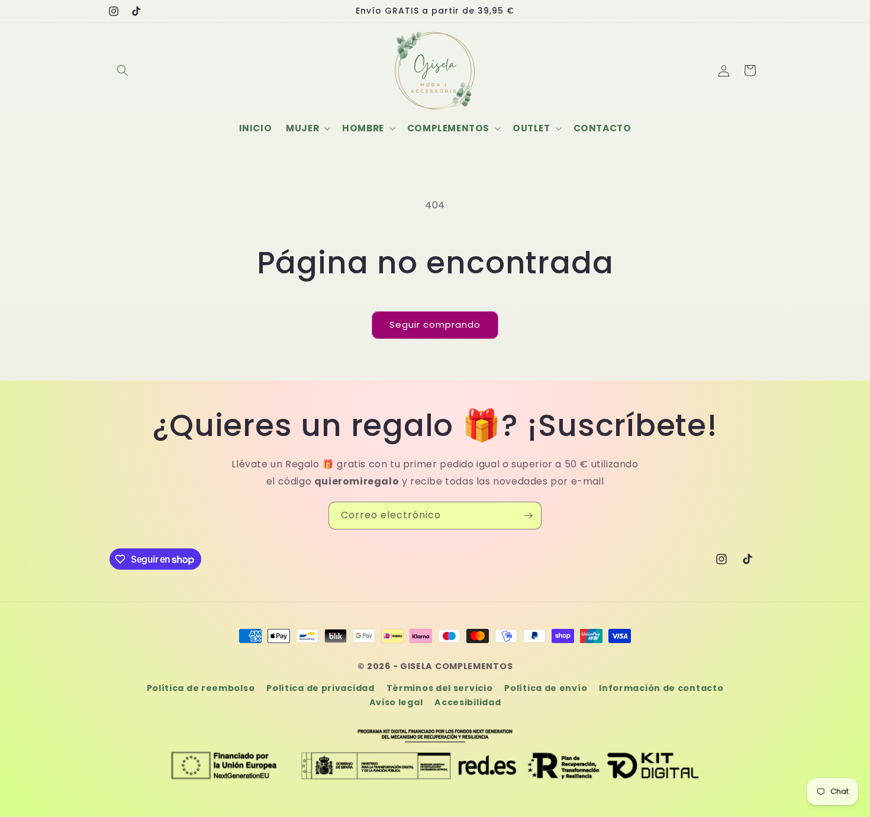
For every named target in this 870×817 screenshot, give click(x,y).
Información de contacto (661, 688)
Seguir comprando (435, 324)
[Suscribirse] (528, 515)
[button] (122, 70)
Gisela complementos (456, 666)
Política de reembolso (201, 688)
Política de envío (545, 688)
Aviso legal (396, 702)
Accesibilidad (467, 702)
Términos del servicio (439, 688)
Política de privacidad (320, 688)
